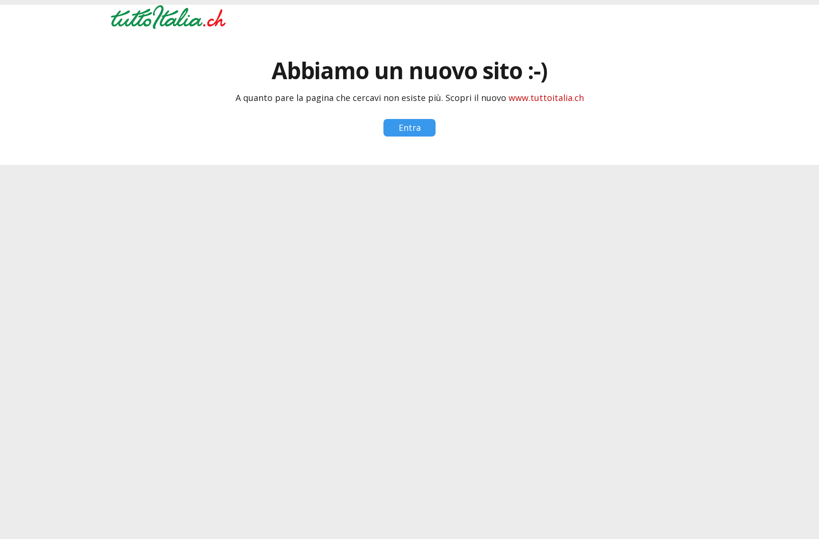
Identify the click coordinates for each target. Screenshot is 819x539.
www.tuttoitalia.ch (546, 97)
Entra (410, 127)
